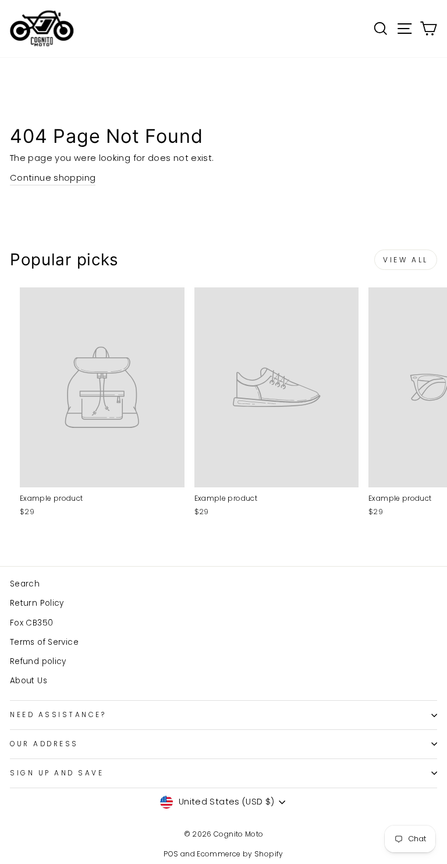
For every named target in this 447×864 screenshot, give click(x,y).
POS (171, 854)
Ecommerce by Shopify (240, 854)
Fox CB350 (31, 622)
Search (25, 583)
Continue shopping (52, 178)
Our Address (44, 744)
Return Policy (37, 603)
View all (405, 260)
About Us (28, 680)
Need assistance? (58, 714)
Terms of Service (44, 642)
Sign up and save (57, 773)
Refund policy (38, 661)
